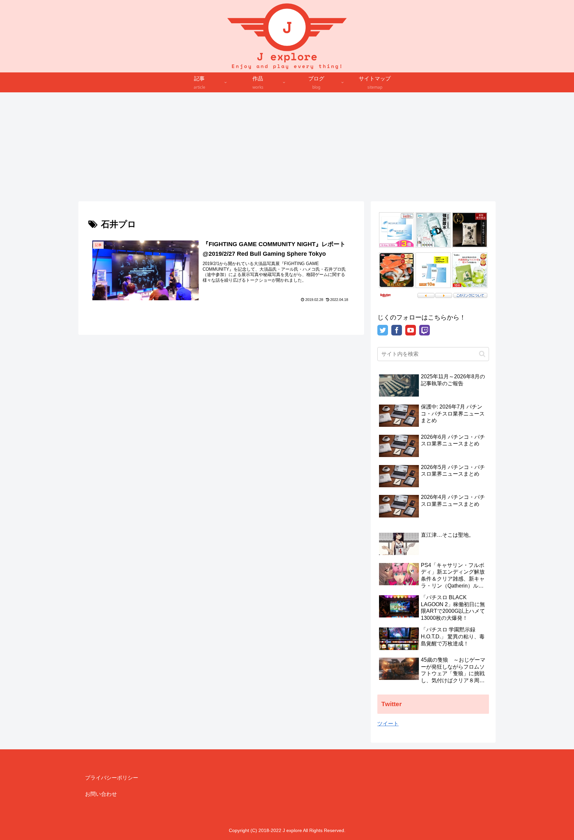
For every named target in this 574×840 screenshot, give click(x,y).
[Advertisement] (287, 146)
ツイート (388, 723)
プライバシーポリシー (111, 778)
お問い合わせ (101, 794)
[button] (482, 354)
